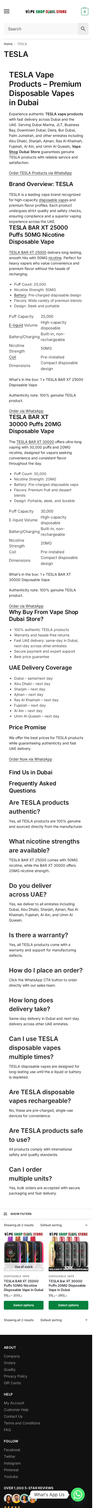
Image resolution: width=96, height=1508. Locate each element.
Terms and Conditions (22, 1423)
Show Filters (21, 1214)
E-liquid (16, 325)
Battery (20, 295)
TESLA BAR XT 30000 (35, 442)
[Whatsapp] (78, 1495)
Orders (9, 1363)
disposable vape (53, 200)
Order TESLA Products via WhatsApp (40, 173)
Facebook (12, 1450)
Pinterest (11, 1470)
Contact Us (13, 1416)
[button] (84, 11)
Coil (12, 357)
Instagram (12, 1463)
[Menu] (11, 11)
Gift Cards (12, 1383)
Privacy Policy (15, 1376)
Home (8, 44)
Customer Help (16, 1409)
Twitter (9, 1456)
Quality (10, 1369)
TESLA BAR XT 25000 (27, 252)
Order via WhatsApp (26, 411)
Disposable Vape (17, 1276)
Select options (23, 1305)
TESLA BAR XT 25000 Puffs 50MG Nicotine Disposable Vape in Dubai (23, 1285)
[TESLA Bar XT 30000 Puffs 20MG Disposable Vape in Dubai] (68, 1251)
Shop (13, 152)
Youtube (11, 1476)
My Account (14, 1403)
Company (12, 1356)
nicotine (54, 258)
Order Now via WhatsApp (30, 759)
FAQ (7, 1429)
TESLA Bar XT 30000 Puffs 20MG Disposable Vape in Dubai (67, 1285)
